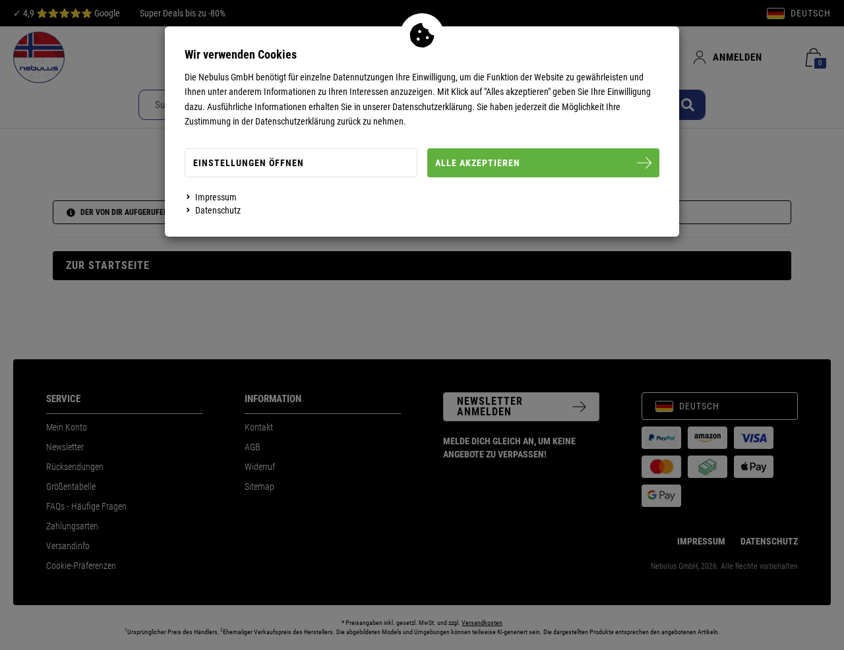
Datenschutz (218, 210)
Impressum (216, 197)
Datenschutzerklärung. (433, 107)
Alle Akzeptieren (477, 163)
